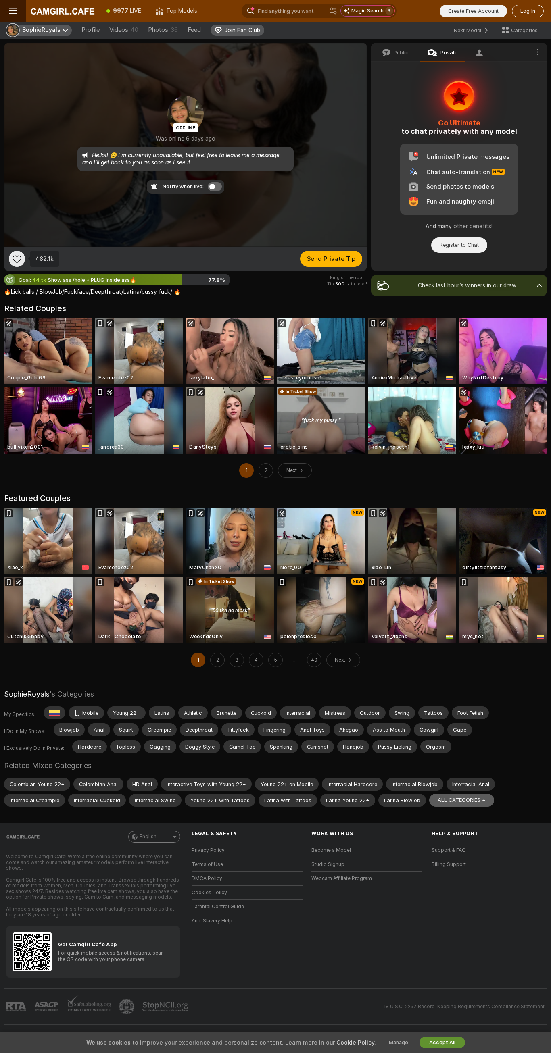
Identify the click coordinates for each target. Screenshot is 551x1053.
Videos (123, 29)
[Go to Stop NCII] (166, 1006)
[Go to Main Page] (62, 11)
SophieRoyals (27, 694)
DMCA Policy (207, 878)
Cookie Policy (355, 1042)
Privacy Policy (208, 850)
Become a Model (331, 850)
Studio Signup (327, 864)
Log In (527, 11)
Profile (90, 29)
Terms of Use (207, 864)
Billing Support (449, 864)
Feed (194, 29)
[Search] (333, 11)
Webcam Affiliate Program (341, 878)
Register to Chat (459, 245)
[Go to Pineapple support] (127, 1006)
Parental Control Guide (218, 906)
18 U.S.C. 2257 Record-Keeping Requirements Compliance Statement (464, 1006)
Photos (163, 29)
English (148, 836)
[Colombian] (54, 712)
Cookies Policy (209, 892)
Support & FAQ (449, 850)
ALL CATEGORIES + (462, 800)
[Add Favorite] (17, 259)
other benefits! (473, 226)
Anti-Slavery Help (212, 921)
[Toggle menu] (13, 11)
